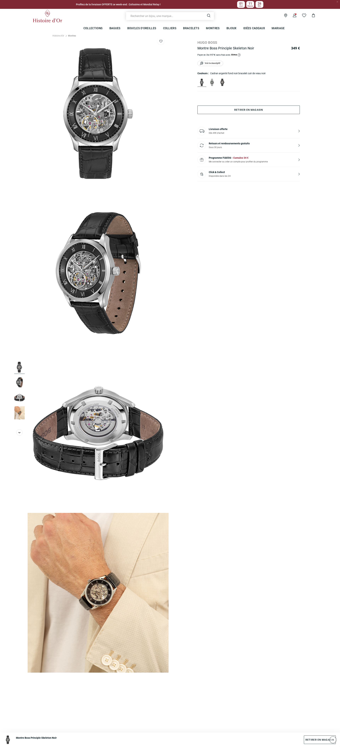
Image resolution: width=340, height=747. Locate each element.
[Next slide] (19, 432)
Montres (72, 36)
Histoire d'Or (58, 36)
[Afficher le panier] (310, 16)
